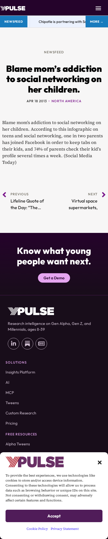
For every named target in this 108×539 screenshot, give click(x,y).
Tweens (12, 402)
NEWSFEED (54, 52)
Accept (54, 516)
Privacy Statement (65, 529)
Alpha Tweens (18, 443)
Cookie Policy (37, 529)
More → (97, 21)
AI (7, 382)
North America (66, 101)
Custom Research (21, 413)
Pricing (11, 423)
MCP (10, 392)
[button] (99, 462)
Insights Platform (20, 372)
